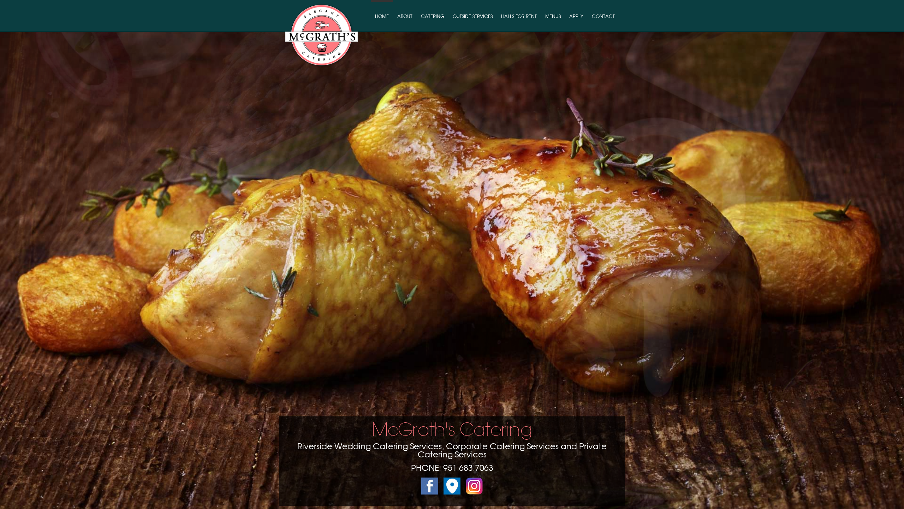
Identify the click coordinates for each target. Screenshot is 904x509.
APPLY (576, 16)
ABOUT (404, 16)
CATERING (432, 16)
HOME (382, 16)
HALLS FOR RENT (519, 16)
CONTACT (603, 16)
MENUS (553, 16)
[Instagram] (471, 493)
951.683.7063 (468, 468)
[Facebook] (429, 493)
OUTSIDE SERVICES (473, 16)
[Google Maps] (449, 493)
